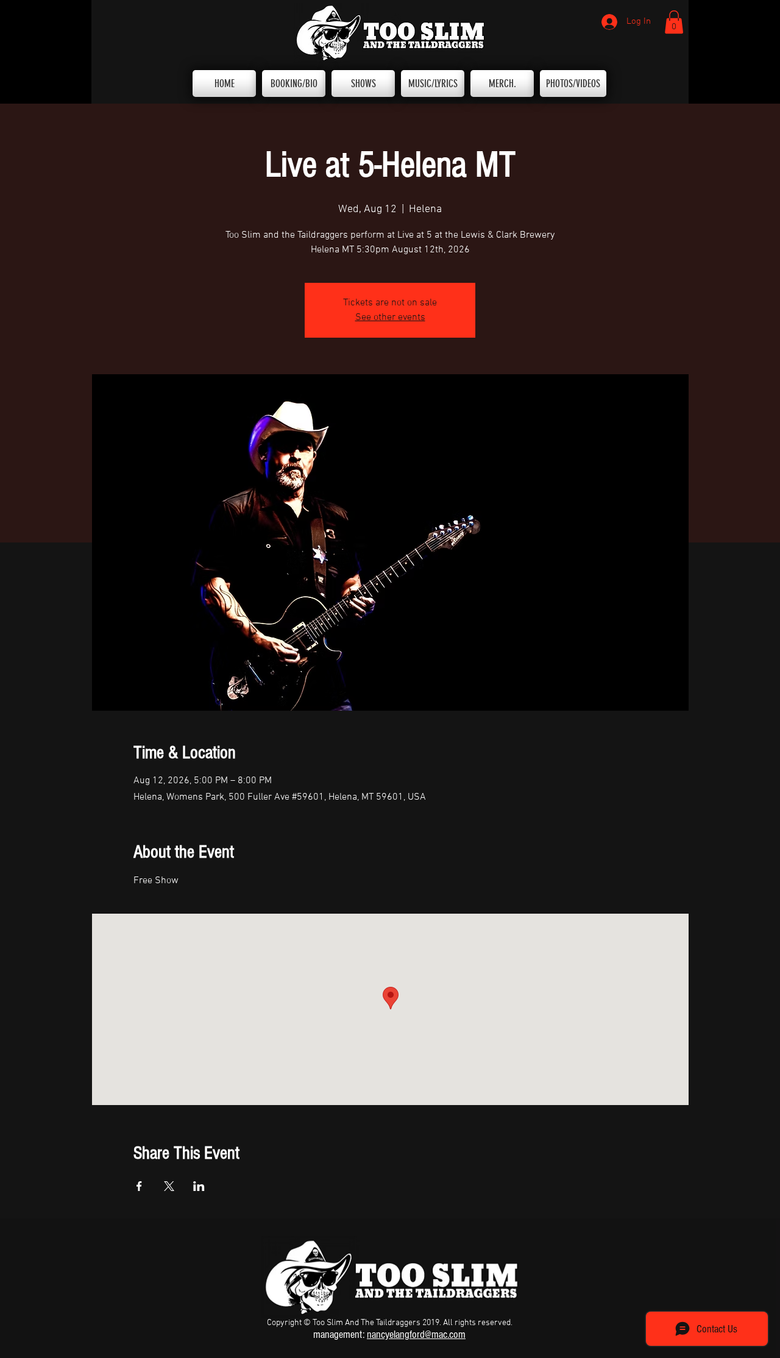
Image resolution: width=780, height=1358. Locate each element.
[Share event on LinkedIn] (199, 1186)
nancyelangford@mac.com (416, 1334)
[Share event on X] (169, 1186)
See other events (390, 317)
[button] (674, 22)
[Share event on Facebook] (139, 1186)
